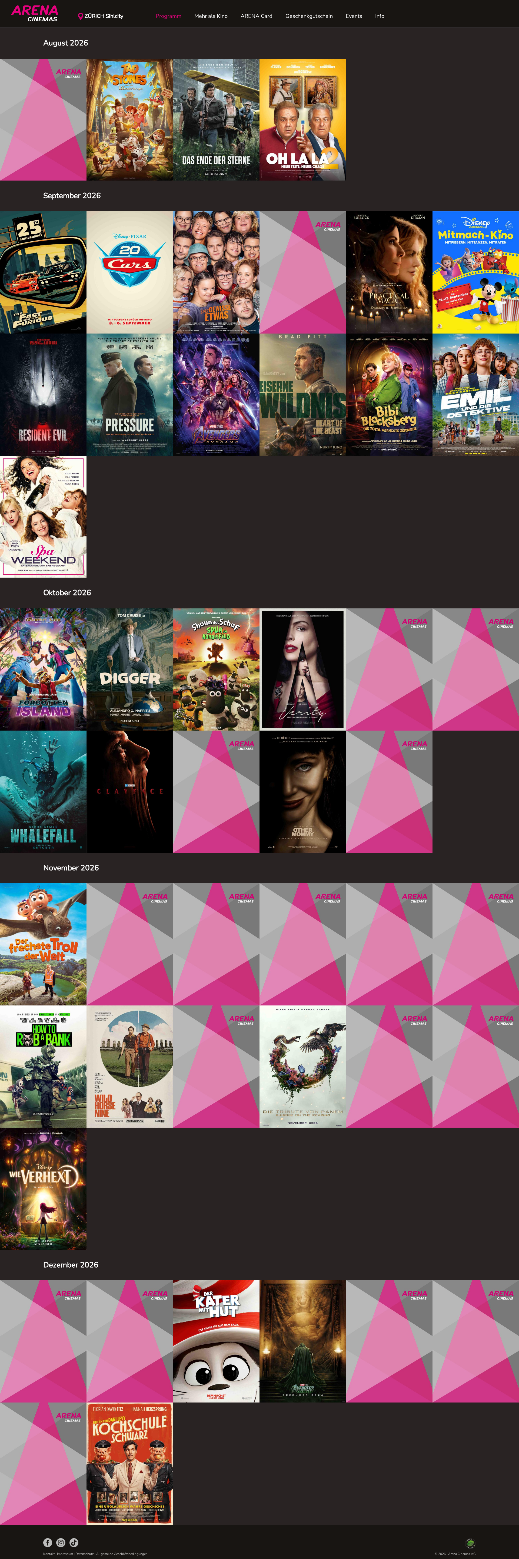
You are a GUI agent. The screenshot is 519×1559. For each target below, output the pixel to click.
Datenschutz (84, 1554)
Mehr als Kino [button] (211, 16)
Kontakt (49, 1554)
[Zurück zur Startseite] (38, 13)
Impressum (65, 1554)
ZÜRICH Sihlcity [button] (104, 16)
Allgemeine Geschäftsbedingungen (122, 1554)
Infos (43, 171)
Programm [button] (168, 16)
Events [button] (354, 16)
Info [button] (379, 16)
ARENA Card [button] (256, 16)
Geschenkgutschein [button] (309, 16)
